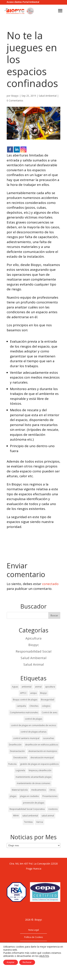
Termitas (28, 822)
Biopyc (15, 95)
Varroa (39, 822)
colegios (46, 705)
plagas (13, 796)
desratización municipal (42, 757)
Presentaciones (49, 796)
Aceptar (10, 962)
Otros (52, 789)
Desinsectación (17, 751)
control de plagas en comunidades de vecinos (33, 725)
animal (38, 686)
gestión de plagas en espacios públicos (39, 764)
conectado (50, 584)
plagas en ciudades (29, 796)
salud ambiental (30, 815)
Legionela (20, 770)
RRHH (16, 815)
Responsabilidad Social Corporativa (27, 809)
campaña (21, 705)
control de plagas (33, 718)
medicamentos (38, 789)
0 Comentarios (15, 100)
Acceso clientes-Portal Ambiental (23, 2)
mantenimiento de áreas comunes (33, 783)
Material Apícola (20, 789)
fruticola (12, 764)
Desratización (20, 757)
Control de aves (49, 712)
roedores (53, 809)
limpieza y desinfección (40, 770)
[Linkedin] (17, 149)
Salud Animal (33, 664)
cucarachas (48, 738)
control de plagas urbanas (33, 731)
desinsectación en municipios (42, 751)
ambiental (26, 686)
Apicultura (33, 638)
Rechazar (27, 962)
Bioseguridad (47, 699)
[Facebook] (10, 149)
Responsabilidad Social (33, 651)
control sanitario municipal (26, 738)
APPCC (23, 693)
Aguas (15, 686)
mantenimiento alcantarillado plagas (33, 776)
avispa (33, 693)
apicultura (50, 686)
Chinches (34, 705)
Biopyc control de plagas (25, 699)
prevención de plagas (33, 802)
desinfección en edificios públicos (41, 744)
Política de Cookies (33, 937)
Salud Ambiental (48, 95)
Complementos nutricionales (24, 712)
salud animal (48, 815)
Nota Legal (33, 929)
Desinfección (15, 744)
